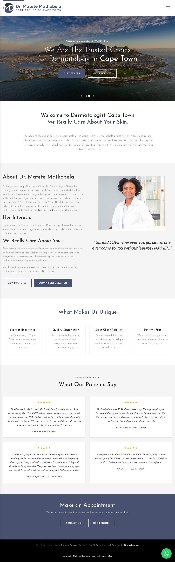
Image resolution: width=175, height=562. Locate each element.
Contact (67, 556)
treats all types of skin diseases (44, 210)
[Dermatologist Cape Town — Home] (32, 7)
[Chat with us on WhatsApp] (166, 553)
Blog (110, 556)
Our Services (72, 73)
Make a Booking (81, 556)
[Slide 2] (86, 96)
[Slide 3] (89, 96)
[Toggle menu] (169, 8)
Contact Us (73, 522)
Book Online (101, 522)
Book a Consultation (53, 282)
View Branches (102, 73)
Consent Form (98, 556)
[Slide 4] (93, 96)
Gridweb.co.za (131, 545)
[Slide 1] (82, 96)
